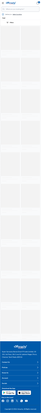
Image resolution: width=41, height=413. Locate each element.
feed (3, 18)
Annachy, (20, 409)
